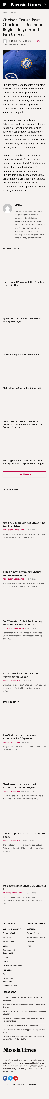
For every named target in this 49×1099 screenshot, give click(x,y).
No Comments (10, 45)
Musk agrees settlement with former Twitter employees (21, 786)
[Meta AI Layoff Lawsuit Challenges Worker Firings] (24, 507)
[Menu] (4, 4)
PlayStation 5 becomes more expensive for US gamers (20, 736)
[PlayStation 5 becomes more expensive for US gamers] (24, 719)
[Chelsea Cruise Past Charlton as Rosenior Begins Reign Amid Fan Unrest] (24, 64)
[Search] (44, 4)
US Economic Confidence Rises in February (20, 1025)
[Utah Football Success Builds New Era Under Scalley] (24, 266)
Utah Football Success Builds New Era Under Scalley (23, 283)
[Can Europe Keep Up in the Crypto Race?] (24, 818)
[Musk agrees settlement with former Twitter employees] (24, 768)
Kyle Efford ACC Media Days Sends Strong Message (21, 320)
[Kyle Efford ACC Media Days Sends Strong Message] (24, 302)
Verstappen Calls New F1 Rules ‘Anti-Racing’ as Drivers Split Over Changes (23, 462)
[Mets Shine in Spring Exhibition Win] (24, 372)
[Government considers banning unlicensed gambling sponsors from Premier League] (24, 405)
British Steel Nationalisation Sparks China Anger (20, 675)
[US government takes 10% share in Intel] (24, 870)
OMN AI (14, 41)
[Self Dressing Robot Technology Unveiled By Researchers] (24, 605)
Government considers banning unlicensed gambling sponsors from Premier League (23, 424)
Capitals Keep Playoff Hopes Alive (21, 355)
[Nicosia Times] (25, 4)
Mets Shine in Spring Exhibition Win (22, 388)
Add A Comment (24, 474)
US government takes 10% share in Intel (24, 887)
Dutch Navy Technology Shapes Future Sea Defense (22, 573)
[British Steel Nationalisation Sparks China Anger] (24, 658)
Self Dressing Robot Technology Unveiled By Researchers (22, 623)
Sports (37, 41)
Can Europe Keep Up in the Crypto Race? (24, 835)
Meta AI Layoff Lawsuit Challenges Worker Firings (24, 524)
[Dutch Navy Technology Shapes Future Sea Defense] (24, 556)
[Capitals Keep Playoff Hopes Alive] (24, 339)
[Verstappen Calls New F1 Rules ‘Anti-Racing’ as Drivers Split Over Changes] (24, 444)
